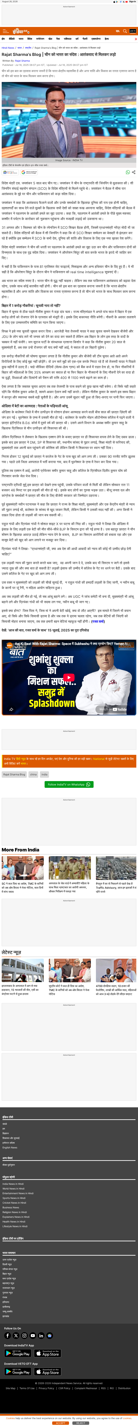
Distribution (124, 1388)
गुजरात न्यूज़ (8, 1292)
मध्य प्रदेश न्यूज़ (9, 1278)
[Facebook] (7, 1335)
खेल (50, 38)
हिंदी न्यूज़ (21, 759)
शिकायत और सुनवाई (11, 1138)
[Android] (117, 2)
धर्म (77, 38)
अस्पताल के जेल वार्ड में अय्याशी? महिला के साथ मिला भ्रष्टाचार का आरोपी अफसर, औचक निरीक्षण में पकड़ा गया (69, 887)
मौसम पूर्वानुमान (9, 1164)
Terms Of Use (27, 1388)
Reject (80, 1423)
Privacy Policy (46, 1388)
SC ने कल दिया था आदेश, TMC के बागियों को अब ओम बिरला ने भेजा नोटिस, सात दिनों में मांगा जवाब (22, 887)
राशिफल (67, 38)
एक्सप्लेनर (96, 38)
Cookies (10, 1418)
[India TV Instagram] (24, 1335)
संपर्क (5, 1123)
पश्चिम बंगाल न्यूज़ (10, 1269)
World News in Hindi (13, 1188)
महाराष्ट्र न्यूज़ (8, 1283)
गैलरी (85, 38)
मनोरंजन (40, 38)
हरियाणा (6, 1302)
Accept (60, 1423)
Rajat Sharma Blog (14, 774)
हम (4, 1128)
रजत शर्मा (98, 621)
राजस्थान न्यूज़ (9, 1287)
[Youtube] (32, 1335)
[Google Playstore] (17, 1353)
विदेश (29, 38)
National (99, 759)
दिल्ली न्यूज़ (7, 1264)
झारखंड (6, 1316)
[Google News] (10, 172)
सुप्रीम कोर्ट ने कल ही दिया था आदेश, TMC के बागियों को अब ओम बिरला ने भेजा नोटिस (69, 990)
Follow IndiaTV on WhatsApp (66, 784)
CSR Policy (64, 1388)
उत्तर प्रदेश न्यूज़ (9, 1259)
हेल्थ (107, 38)
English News (10, 1147)
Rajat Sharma (22, 60)
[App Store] (47, 1353)
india (44, 774)
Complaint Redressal (86, 1388)
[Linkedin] (41, 1335)
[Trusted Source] (29, 172)
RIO (112, 1388)
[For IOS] (47, 1372)
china (33, 774)
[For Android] (17, 1372)
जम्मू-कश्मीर (7, 1311)
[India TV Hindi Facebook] (121, 2)
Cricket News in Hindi (14, 1202)
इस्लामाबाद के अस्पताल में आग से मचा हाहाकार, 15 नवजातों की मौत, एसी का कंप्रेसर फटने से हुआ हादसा (20, 990)
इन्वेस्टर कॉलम (9, 1142)
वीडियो (11, 38)
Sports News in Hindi (14, 1198)
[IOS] (114, 2)
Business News (11, 1207)
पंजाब (5, 1297)
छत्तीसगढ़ (6, 1306)
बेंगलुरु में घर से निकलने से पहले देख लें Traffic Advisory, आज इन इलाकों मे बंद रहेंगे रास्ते (117, 887)
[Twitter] (16, 1335)
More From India (20, 850)
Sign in (132, 1)
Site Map (10, 1388)
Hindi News (8, 47)
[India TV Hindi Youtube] (127, 2)
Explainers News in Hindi (16, 1216)
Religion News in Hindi (15, 1212)
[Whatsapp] (128, 172)
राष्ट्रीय (28, 47)
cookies (127, 1418)
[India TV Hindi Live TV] (132, 31)
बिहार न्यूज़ (7, 1273)
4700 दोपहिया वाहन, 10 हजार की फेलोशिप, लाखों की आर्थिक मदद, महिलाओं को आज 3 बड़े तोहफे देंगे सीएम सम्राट (116, 990)
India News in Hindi (13, 1183)
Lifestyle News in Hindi (15, 1226)
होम (3, 38)
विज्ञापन (6, 1133)
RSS (103, 1388)
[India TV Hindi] (21, 31)
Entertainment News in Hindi (18, 1193)
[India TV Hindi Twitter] (124, 2)
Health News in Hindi (14, 1221)
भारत (21, 38)
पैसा (58, 38)
